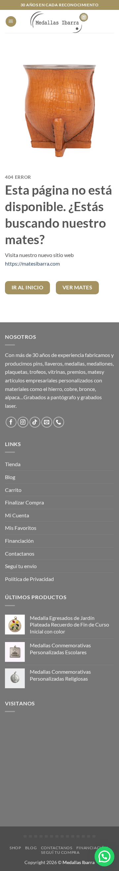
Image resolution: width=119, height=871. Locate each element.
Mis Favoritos (20, 528)
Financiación (19, 540)
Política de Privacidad (29, 579)
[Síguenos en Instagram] (23, 422)
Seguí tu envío (21, 566)
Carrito (13, 490)
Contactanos (19, 553)
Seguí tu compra (60, 852)
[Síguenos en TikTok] (34, 422)
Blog (10, 477)
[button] (11, 21)
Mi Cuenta (17, 515)
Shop (15, 847)
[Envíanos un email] (46, 422)
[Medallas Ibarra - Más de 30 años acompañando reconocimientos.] (59, 21)
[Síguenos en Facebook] (11, 422)
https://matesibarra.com (32, 263)
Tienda (12, 464)
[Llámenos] (58, 422)
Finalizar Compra (24, 502)
